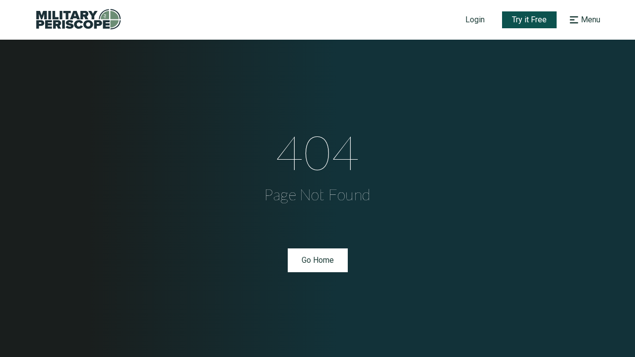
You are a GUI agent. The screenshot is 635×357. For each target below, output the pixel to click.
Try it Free (529, 19)
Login (475, 19)
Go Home (318, 260)
